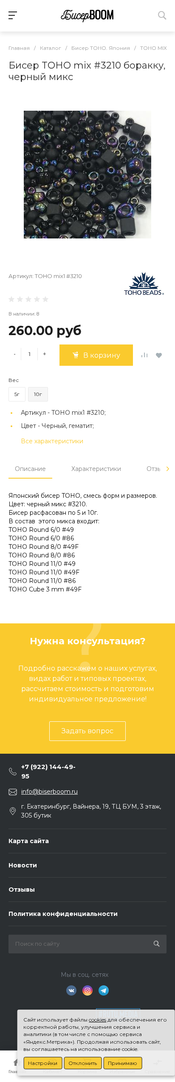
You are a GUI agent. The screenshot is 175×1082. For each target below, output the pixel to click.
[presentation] (168, 469)
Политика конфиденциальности (63, 914)
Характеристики (96, 469)
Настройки (42, 1063)
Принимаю (122, 1063)
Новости (22, 865)
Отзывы (21, 889)
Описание (30, 469)
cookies (97, 1019)
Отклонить (82, 1063)
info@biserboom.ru (49, 791)
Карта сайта (28, 841)
